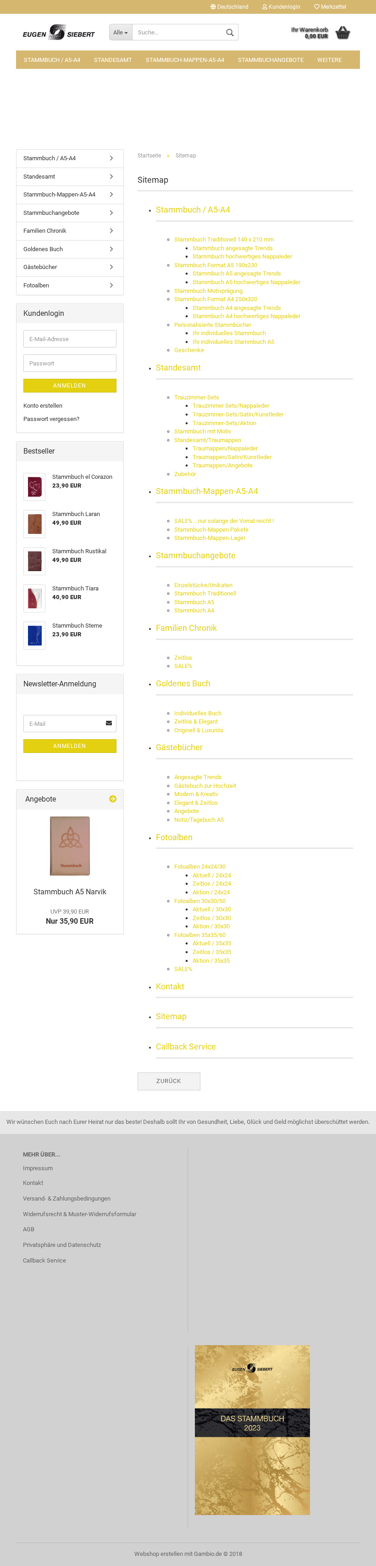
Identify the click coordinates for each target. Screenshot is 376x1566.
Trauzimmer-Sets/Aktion (224, 423)
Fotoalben (174, 837)
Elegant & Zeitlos (196, 802)
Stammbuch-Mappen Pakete (211, 529)
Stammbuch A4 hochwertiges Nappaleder (246, 316)
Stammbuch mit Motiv (202, 431)
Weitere (329, 59)
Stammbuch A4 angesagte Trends (237, 307)
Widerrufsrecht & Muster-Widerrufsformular (79, 1214)
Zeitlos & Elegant (196, 721)
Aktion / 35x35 (211, 960)
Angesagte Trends (198, 777)
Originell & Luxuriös (199, 730)
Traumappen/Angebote (223, 465)
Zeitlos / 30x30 (212, 918)
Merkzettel (333, 7)
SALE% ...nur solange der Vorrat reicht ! (224, 520)
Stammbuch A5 (194, 602)
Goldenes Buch (183, 683)
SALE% (183, 665)
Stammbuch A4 (194, 610)
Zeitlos (183, 657)
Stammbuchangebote (271, 59)
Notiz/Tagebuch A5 (199, 819)
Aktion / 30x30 (211, 926)
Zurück (168, 1081)
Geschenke (189, 350)
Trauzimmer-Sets (196, 397)
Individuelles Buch (197, 713)
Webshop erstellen (158, 1553)
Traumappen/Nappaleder (225, 448)
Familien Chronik (186, 628)
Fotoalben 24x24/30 (200, 866)
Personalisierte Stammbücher (212, 324)
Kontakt (170, 986)
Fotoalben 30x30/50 (200, 901)
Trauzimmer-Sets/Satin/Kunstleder (238, 414)
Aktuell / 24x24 (212, 875)
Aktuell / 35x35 (212, 943)
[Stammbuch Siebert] (59, 32)
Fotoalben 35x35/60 (200, 935)
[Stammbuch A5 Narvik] (70, 846)
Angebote (186, 811)
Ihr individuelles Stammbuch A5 (233, 341)
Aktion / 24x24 (211, 892)
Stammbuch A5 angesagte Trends (237, 273)
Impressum (38, 1168)
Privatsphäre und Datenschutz (62, 1244)
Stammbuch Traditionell (205, 593)
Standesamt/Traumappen (207, 440)
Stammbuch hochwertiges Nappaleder (242, 256)
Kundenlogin (283, 7)
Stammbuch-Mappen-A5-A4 (185, 59)
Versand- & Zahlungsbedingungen (67, 1198)
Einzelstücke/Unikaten (203, 585)
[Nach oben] (351, 1552)
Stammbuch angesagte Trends (233, 248)
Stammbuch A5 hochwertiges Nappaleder (246, 282)
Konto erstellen (42, 405)
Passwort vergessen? (51, 418)
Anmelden (69, 385)
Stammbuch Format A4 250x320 (215, 299)
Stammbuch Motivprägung (208, 290)
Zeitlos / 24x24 (212, 883)
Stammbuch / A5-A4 (52, 59)
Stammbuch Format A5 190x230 (215, 265)
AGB (28, 1229)
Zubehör (185, 474)
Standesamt (113, 59)
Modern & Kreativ (196, 794)
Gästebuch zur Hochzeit (205, 785)
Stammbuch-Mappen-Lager (209, 537)
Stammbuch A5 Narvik (69, 891)
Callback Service (186, 1046)
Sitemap (171, 1016)
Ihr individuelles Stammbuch (229, 333)
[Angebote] (112, 799)
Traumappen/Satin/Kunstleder (232, 457)
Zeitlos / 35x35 (212, 952)
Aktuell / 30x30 (212, 909)
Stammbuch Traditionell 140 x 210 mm (224, 239)
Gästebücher (179, 747)
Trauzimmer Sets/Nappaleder (231, 405)
